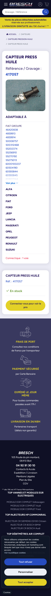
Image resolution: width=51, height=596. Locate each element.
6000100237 (13, 163)
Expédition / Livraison (25, 472)
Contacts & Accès (25, 469)
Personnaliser (25, 572)
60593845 (12, 175)
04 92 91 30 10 (25, 465)
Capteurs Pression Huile (20, 39)
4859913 (10, 133)
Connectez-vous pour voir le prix (25, 305)
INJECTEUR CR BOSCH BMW (25, 524)
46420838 (12, 129)
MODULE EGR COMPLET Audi (25, 505)
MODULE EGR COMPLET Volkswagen (25, 502)
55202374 (11, 148)
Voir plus (11, 183)
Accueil (12, 34)
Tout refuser (25, 561)
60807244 (12, 179)
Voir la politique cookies (15, 553)
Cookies (6, 592)
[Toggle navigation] (5, 4)
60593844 (12, 171)
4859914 (11, 137)
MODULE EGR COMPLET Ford (25, 509)
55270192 (11, 156)
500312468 (12, 144)
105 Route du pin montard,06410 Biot (25, 459)
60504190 (12, 167)
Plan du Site (25, 479)
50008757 (12, 141)
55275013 (11, 160)
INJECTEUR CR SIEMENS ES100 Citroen (25, 521)
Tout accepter (25, 582)
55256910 (11, 152)
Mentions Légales (25, 476)
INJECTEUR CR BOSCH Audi (25, 528)
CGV (25, 483)
